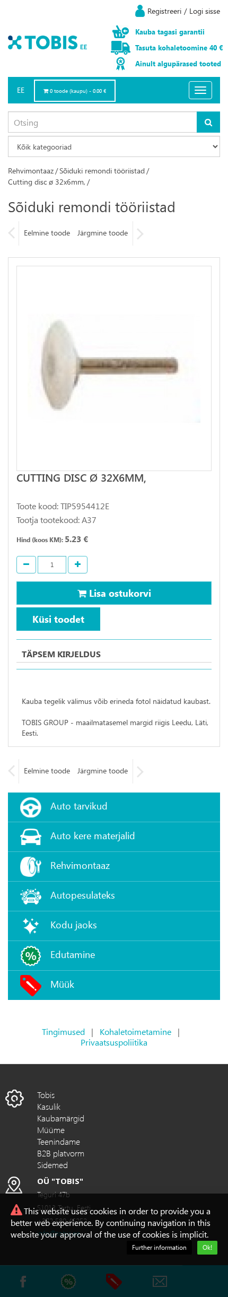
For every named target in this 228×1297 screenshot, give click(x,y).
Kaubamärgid (60, 1118)
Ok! (207, 1247)
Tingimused (63, 1031)
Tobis (46, 1094)
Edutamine (72, 954)
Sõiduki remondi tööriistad (102, 171)
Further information (159, 1247)
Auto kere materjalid (92, 835)
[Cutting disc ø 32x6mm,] (114, 368)
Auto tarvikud (79, 805)
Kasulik (48, 1106)
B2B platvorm (60, 1153)
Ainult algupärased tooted (178, 63)
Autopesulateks (82, 894)
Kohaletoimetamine (135, 1031)
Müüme (51, 1129)
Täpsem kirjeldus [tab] (61, 653)
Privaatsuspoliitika (114, 1042)
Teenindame (58, 1141)
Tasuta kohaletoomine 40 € (179, 47)
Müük (62, 983)
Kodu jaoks (73, 924)
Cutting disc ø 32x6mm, (46, 182)
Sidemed (52, 1164)
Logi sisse (204, 11)
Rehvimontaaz (31, 171)
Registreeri (164, 11)
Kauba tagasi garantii (170, 31)
